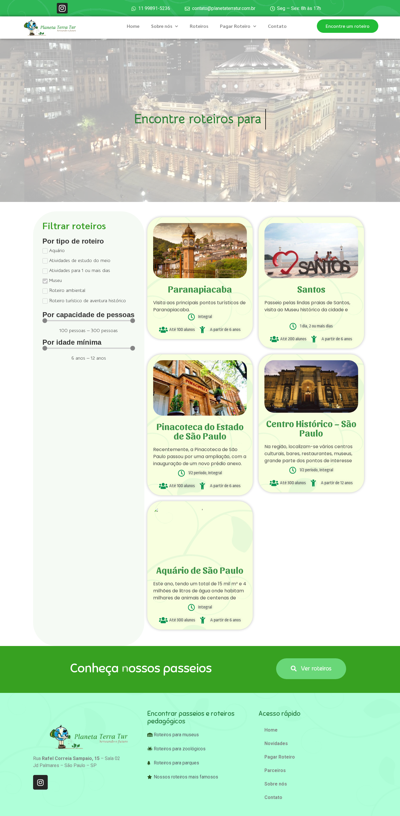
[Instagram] (62, 8)
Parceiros (275, 770)
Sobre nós (161, 26)
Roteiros (199, 26)
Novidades (276, 743)
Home (133, 26)
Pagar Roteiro (235, 26)
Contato (277, 26)
